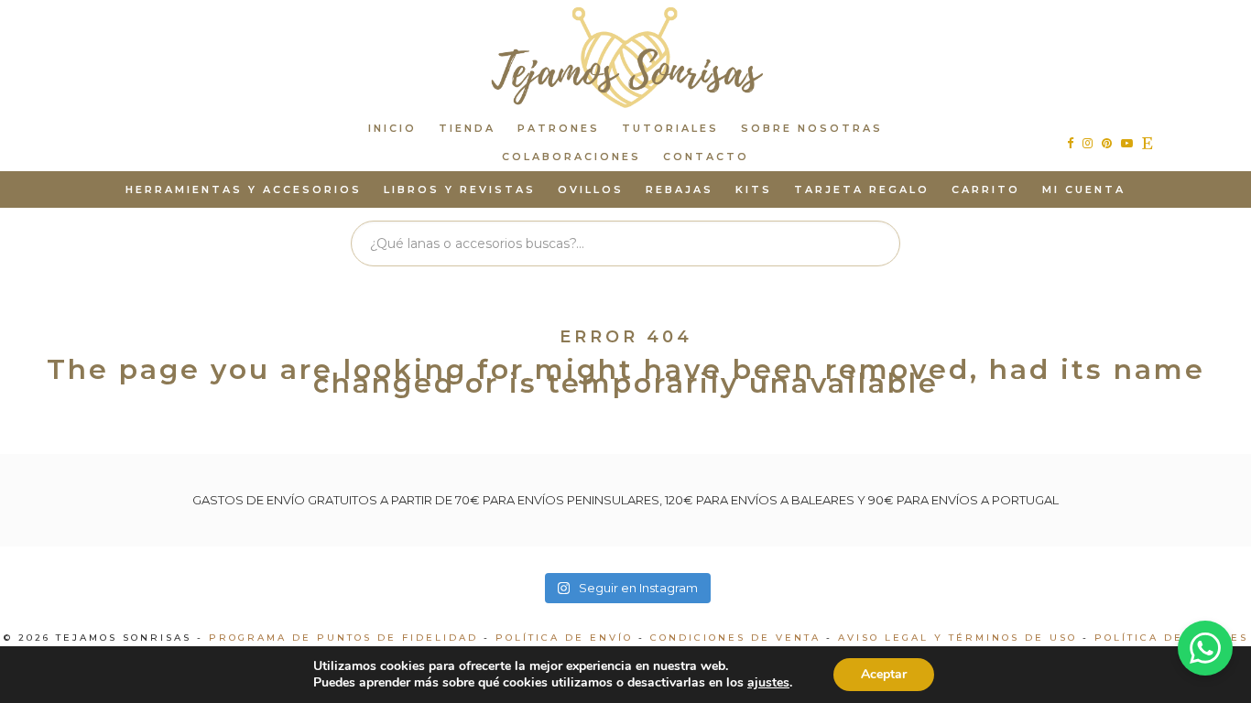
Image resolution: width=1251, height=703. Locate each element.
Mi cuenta (1084, 189)
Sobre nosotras (812, 128)
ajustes (768, 683)
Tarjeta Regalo (862, 189)
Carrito (986, 189)
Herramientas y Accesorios (243, 189)
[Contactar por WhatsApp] (1205, 648)
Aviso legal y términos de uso (957, 638)
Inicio (392, 128)
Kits (753, 189)
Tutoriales (670, 128)
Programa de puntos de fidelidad (343, 638)
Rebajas (679, 189)
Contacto (706, 156)
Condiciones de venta (735, 638)
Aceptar (884, 674)
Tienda (467, 128)
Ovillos (591, 189)
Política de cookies (1171, 638)
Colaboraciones (571, 156)
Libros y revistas (460, 189)
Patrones (558, 128)
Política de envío (564, 638)
